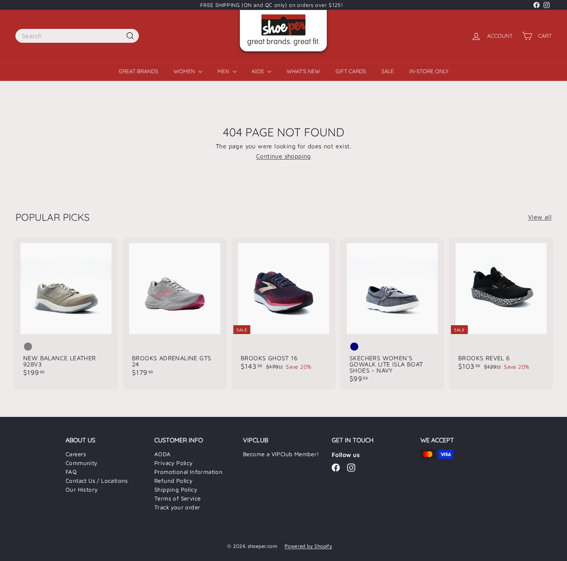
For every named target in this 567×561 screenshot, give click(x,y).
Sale (387, 71)
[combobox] (77, 36)
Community (82, 463)
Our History (82, 489)
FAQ (71, 472)
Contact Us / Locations (97, 480)
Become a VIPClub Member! (281, 454)
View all (540, 217)
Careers (76, 454)
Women (185, 71)
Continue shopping (283, 156)
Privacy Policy (173, 463)
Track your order (177, 507)
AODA (162, 454)
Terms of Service (177, 498)
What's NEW (303, 71)
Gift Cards (351, 71)
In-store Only (429, 71)
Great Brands (138, 71)
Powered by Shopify (308, 546)
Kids (258, 71)
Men (224, 71)
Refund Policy (173, 480)
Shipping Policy (175, 489)
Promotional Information (188, 472)
